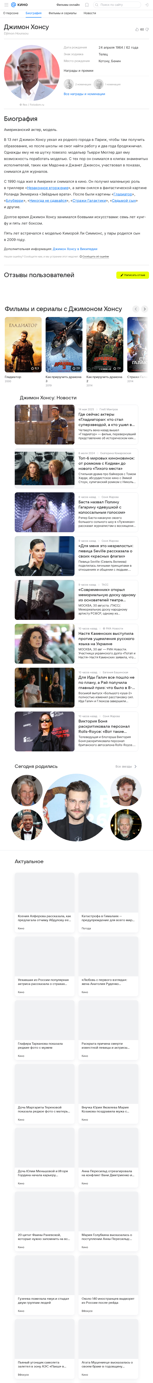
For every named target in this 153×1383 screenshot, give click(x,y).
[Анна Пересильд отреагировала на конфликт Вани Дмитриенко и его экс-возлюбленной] (108, 1158)
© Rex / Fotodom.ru (32, 104)
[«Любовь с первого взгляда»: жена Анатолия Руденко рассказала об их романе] (108, 966)
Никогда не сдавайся (48, 200)
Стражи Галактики (89, 200)
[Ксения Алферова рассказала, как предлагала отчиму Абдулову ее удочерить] (45, 902)
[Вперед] (144, 309)
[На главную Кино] (22, 5)
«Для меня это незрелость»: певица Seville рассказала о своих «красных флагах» (105, 551)
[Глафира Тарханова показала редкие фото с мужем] (45, 1030)
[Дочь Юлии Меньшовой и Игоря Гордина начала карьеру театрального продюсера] (45, 1158)
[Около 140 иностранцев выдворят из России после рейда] (108, 1285)
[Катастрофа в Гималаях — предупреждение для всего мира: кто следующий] (108, 902)
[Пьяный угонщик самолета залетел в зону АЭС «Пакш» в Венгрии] (45, 1349)
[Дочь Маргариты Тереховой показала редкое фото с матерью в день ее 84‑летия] (45, 1094)
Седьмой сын (124, 200)
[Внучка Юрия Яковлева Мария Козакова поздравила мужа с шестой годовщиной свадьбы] (108, 1094)
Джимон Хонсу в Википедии (75, 249)
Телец (103, 54)
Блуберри (14, 200)
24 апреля (107, 47)
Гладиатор (123, 194)
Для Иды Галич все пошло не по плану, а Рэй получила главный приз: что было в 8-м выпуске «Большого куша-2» (106, 682)
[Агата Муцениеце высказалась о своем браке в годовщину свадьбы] (108, 1349)
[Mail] (13, 5)
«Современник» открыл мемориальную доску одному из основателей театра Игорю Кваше (107, 595)
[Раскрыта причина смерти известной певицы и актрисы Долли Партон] (108, 1030)
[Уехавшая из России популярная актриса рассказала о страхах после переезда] (45, 966)
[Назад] (135, 309)
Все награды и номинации (84, 94)
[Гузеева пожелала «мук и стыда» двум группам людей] (45, 1285)
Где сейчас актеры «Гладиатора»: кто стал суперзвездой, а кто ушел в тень (105, 419)
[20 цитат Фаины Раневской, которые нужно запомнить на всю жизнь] (45, 1221)
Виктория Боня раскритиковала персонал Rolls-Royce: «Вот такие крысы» (104, 726)
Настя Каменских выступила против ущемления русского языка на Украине (106, 638)
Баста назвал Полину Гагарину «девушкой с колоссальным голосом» (101, 507)
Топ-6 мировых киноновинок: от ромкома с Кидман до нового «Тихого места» (106, 463)
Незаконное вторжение (47, 188)
